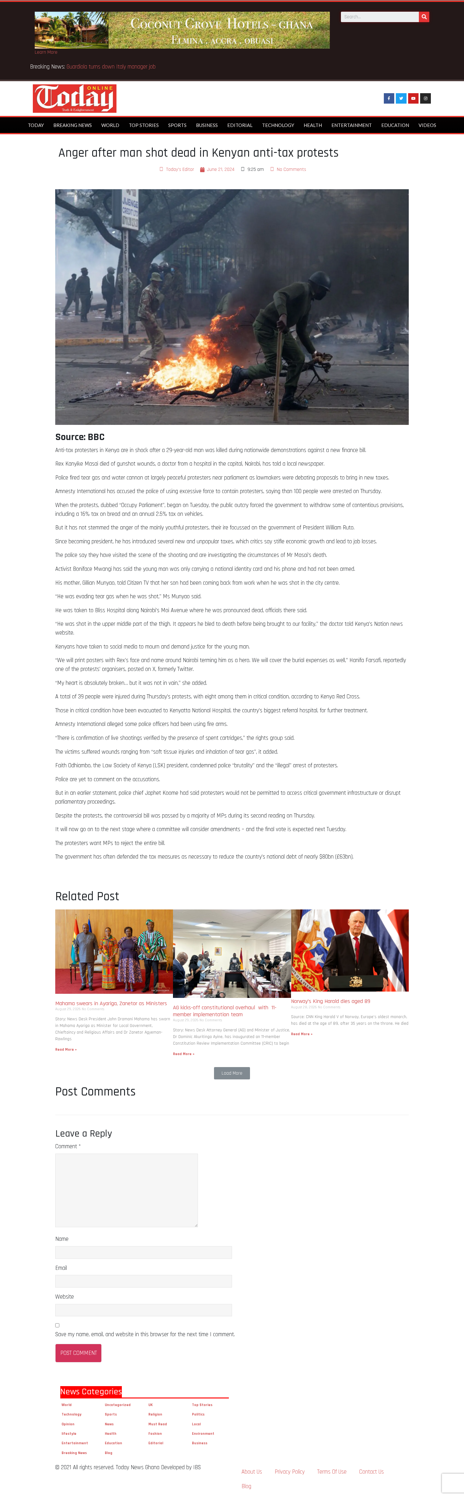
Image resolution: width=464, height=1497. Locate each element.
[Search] (424, 17)
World (110, 125)
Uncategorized (118, 1405)
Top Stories (144, 125)
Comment (68, 1146)
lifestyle (69, 1433)
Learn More (46, 52)
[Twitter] (401, 98)
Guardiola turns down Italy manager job (111, 66)
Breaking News (72, 125)
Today (36, 125)
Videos (427, 125)
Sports (177, 125)
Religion (155, 1414)
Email (61, 1268)
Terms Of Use (332, 1472)
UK (150, 1405)
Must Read (157, 1424)
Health (313, 125)
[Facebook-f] (389, 98)
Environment (203, 1433)
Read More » (66, 1049)
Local (196, 1424)
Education (395, 125)
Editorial (240, 125)
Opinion (68, 1424)
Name (61, 1239)
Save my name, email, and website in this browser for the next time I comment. (145, 1334)
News (109, 1424)
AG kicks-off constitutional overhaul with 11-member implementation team (225, 1011)
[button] (232, 1073)
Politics (198, 1414)
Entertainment (351, 125)
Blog (108, 1453)
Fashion (155, 1433)
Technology (278, 125)
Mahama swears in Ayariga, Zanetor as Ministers (111, 1003)
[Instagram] (425, 98)
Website (64, 1297)
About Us (251, 1472)
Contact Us (371, 1472)
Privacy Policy (290, 1472)
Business (207, 125)
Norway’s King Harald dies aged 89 (330, 1001)
